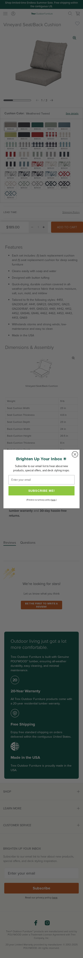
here (53, 500)
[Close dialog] (75, 454)
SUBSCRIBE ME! (41, 490)
